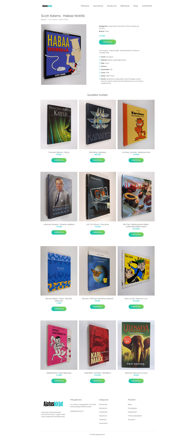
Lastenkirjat (103, 412)
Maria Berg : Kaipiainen (97, 152)
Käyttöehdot (132, 412)
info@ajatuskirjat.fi (76, 411)
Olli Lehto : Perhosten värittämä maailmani (97, 299)
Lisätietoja (107, 42)
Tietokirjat (85, 6)
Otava (128, 26)
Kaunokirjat (98, 6)
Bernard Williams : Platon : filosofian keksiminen (59, 300)
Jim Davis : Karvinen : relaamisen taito (136, 152)
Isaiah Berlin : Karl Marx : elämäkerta (97, 373)
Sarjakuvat (111, 6)
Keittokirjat (124, 6)
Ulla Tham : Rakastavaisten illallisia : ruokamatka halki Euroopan (136, 225)
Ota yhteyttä (132, 408)
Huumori (102, 28)
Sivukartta (131, 419)
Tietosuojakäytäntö (135, 416)
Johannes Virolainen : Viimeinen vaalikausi (59, 224)
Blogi (136, 6)
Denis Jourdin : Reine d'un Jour (136, 299)
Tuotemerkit (147, 6)
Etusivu (43, 19)
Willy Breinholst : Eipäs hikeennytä (58, 373)
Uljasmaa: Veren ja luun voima (136, 373)
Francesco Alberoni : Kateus (58, 152)
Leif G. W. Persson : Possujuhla (97, 224)
